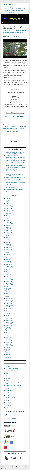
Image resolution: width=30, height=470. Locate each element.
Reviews (8, 393)
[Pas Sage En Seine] (5, 443)
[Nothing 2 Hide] (5, 449)
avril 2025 (8, 218)
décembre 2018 (9, 320)
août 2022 (8, 254)
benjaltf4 (8, 4)
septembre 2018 (10, 325)
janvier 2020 (9, 298)
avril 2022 (8, 259)
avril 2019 (8, 313)
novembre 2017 (9, 342)
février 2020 (8, 296)
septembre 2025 (10, 210)
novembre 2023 (9, 234)
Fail (6, 375)
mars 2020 (8, 295)
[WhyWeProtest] (10, 431)
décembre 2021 (9, 266)
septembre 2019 (10, 305)
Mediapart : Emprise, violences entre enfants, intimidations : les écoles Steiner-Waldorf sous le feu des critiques (15, 165)
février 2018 (8, 337)
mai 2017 (8, 352)
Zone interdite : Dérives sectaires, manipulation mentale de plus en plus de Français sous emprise (16, 157)
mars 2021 (8, 274)
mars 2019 (8, 315)
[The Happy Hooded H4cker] (8, 437)
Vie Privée (8, 405)
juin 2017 (8, 351)
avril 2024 (8, 225)
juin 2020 (8, 290)
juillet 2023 (8, 237)
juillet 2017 (8, 349)
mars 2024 (8, 227)
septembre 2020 (10, 284)
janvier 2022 (9, 264)
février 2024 (8, 229)
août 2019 (8, 306)
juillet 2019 (8, 308)
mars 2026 (8, 203)
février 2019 (8, 317)
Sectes (9, 124)
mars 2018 (8, 335)
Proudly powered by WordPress (8, 466)
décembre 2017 (9, 340)
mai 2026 (8, 200)
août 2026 (8, 198)
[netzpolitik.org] (11, 415)
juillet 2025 (8, 213)
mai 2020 (8, 291)
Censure (8, 373)
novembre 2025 (9, 206)
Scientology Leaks (10, 397)
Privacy (7, 392)
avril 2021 (8, 273)
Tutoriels (8, 404)
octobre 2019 (9, 303)
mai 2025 (8, 217)
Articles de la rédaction (11, 371)
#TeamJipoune (9, 365)
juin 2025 (8, 215)
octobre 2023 (9, 235)
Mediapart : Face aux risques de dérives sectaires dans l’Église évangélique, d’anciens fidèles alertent (15, 179)
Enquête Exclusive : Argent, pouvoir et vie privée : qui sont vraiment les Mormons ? (15, 33)
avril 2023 (8, 242)
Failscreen (8, 376)
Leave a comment (15, 131)
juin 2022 (8, 257)
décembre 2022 (9, 249)
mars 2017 (8, 356)
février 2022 (8, 262)
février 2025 (8, 222)
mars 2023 (8, 244)
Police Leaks (9, 390)
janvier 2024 (9, 230)
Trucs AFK (8, 402)
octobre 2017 (9, 344)
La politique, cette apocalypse (13, 382)
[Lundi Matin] (7, 419)
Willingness (22, 466)
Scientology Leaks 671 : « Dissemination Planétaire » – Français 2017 (15, 171)
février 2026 (8, 205)
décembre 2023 (9, 232)
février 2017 (8, 357)
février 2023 (8, 245)
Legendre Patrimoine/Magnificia (13, 385)
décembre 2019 (9, 300)
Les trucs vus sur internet (12, 387)
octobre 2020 (9, 283)
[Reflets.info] (13, 422)
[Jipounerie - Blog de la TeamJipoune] (13, 419)
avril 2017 (8, 354)
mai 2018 (8, 332)
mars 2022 (8, 261)
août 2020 (8, 286)
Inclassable (8, 378)
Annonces (8, 366)
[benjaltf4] (15, 20)
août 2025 (8, 212)
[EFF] (14, 431)
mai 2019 (8, 312)
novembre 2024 (9, 223)
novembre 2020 (9, 281)
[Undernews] (7, 422)
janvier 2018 (9, 339)
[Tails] (6, 431)
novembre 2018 (9, 322)
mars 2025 (8, 220)
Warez (13, 124)
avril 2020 (8, 293)
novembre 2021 (9, 268)
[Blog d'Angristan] (7, 426)
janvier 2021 (9, 278)
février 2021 (8, 276)
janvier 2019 (9, 318)
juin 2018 (8, 330)
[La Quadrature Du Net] (11, 443)
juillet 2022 (8, 256)
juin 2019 (8, 310)
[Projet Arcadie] (13, 437)
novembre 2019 (9, 301)
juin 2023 (8, 239)
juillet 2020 (8, 288)
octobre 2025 (9, 208)
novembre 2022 (9, 251)
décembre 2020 (9, 279)
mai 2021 (8, 271)
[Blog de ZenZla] (12, 426)
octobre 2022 (9, 252)
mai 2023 (8, 240)
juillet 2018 (8, 329)
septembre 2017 (10, 345)
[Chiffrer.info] (8, 443)
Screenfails (8, 399)
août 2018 (8, 327)
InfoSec (7, 380)
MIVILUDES (9, 388)
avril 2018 (8, 334)
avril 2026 (8, 201)
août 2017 (8, 347)
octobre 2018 (9, 323)
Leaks (7, 383)
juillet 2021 (8, 269)
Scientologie (9, 395)
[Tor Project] (5, 437)
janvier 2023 (9, 247)
